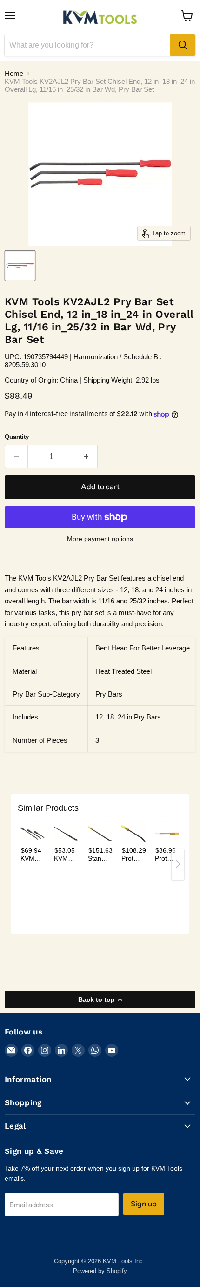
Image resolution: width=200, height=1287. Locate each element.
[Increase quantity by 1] (86, 456)
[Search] (182, 45)
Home (14, 73)
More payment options (100, 538)
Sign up (144, 1203)
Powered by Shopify (100, 1270)
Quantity (17, 436)
